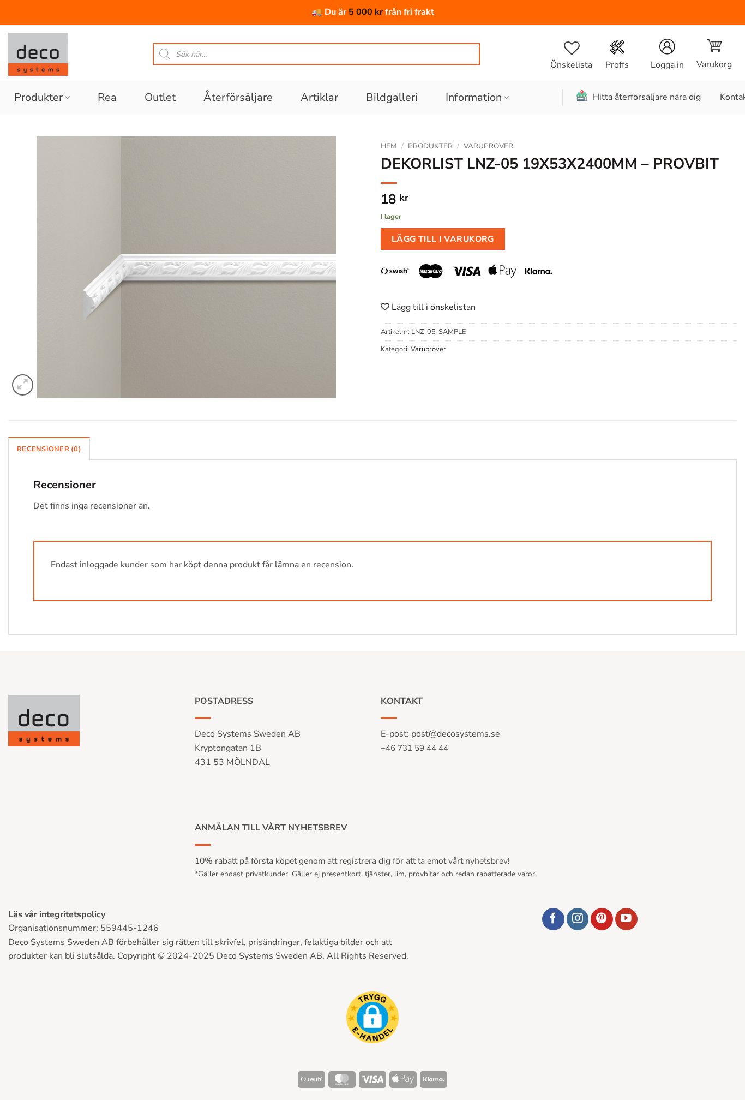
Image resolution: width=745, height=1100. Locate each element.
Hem (389, 146)
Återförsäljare (238, 97)
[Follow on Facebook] (553, 919)
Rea (107, 97)
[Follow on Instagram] (578, 919)
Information (474, 97)
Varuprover (488, 146)
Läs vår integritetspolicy (56, 914)
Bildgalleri (392, 97)
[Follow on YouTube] (626, 919)
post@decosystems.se (455, 734)
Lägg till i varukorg (443, 238)
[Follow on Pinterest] (602, 919)
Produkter (38, 97)
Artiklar (319, 97)
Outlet (160, 97)
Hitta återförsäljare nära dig (647, 97)
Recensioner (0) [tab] (49, 449)
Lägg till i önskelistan (432, 307)
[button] (714, 54)
